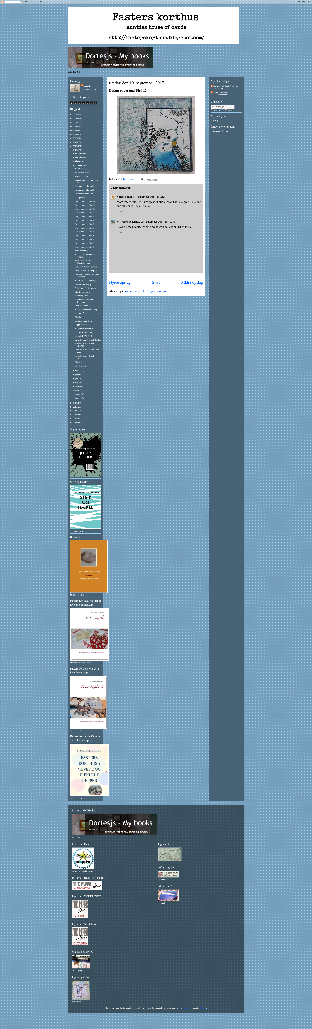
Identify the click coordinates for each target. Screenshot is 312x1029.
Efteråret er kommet (221, 94)
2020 (75, 138)
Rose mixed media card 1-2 (85, 193)
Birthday (78, 317)
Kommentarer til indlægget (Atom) (145, 291)
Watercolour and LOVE (84, 328)
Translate (228, 110)
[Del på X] (152, 180)
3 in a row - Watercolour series (86, 266)
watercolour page (81, 176)
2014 (75, 410)
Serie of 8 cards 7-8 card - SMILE (88, 339)
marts (77, 390)
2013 (75, 414)
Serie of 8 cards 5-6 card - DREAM (85, 344)
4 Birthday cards (81, 295)
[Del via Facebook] (155, 180)
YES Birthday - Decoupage (85, 280)
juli (76, 374)
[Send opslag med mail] (141, 179)
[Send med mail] (148, 180)
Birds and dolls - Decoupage (86, 270)
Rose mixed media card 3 (84, 190)
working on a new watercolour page (86, 181)
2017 (75, 150)
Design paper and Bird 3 (84, 239)
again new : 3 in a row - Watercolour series (84, 261)
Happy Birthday (81, 324)
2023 (75, 126)
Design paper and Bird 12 (85, 205)
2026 (75, 114)
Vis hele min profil (88, 89)
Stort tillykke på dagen (83, 320)
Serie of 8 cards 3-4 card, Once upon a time (87, 350)
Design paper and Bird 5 (84, 231)
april (77, 386)
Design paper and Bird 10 (85, 212)
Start (156, 282)
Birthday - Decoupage (83, 284)
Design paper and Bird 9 (84, 216)
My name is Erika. (128, 221)
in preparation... (81, 197)
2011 (75, 422)
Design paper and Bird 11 (85, 209)
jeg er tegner (218, 88)
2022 (75, 130)
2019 (75, 142)
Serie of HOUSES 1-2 (83, 336)
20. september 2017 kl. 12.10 (158, 222)
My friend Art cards (82, 172)
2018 (75, 146)
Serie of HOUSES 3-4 (83, 332)
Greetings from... (81, 313)
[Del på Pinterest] (157, 180)
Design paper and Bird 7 (84, 224)
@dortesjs (215, 120)
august (78, 370)
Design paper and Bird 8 (84, 220)
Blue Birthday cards (82, 292)
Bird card (78, 362)
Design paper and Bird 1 (84, 247)
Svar (119, 211)
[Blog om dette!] (150, 180)
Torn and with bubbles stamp (86, 309)
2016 (75, 403)
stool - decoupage (81, 250)
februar (78, 394)
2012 (75, 418)
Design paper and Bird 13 (85, 201)
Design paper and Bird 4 (84, 235)
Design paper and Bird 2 (84, 243)
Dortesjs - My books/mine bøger (226, 86)
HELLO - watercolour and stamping (85, 255)
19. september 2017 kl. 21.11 (150, 197)
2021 (75, 134)
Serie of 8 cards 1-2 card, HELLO (84, 357)
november (79, 157)
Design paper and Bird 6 (84, 228)
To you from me (81, 168)
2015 (75, 406)
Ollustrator (187, 1008)
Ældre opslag (192, 282)
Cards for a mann (81, 305)
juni (77, 378)
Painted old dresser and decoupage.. (84, 300)
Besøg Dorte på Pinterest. (220, 131)
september (79, 165)
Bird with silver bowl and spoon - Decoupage (87, 275)
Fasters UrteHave (220, 92)
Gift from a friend (81, 365)
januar (78, 398)
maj (77, 382)
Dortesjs (87, 85)
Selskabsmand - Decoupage (85, 288)
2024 (75, 122)
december (79, 153)
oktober (78, 161)
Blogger (203, 1008)
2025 (75, 118)
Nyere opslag (120, 282)
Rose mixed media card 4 (84, 186)
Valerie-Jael (124, 196)
